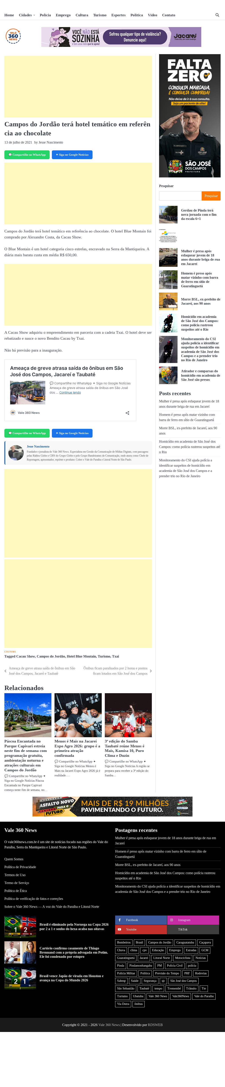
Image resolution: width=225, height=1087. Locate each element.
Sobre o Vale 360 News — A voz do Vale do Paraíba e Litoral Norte (51, 906)
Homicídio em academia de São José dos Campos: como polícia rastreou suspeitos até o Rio (199, 323)
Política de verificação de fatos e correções (33, 899)
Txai (115, 656)
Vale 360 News (158, 996)
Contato (168, 15)
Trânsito (191, 988)
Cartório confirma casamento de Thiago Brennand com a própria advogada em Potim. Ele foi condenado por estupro (74, 952)
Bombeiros (124, 942)
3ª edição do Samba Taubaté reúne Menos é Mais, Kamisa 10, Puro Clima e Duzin (124, 748)
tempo (158, 988)
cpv (144, 950)
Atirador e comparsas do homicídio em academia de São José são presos (200, 375)
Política (137, 15)
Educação (158, 950)
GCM (204, 950)
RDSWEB (155, 1025)
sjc (163, 980)
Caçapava (205, 942)
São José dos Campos (183, 980)
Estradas (191, 950)
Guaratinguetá (125, 958)
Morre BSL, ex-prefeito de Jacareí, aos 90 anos (147, 865)
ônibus (138, 1004)
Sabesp (121, 980)
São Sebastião (125, 988)
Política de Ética (15, 891)
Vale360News (180, 996)
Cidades (25, 15)
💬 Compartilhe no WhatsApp (27, 154)
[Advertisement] (78, 87)
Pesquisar (166, 186)
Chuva (121, 950)
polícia (192, 965)
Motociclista (182, 958)
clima (133, 950)
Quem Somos (13, 859)
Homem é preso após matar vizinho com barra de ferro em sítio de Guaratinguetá (199, 279)
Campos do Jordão (51, 656)
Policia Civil (175, 965)
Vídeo (152, 15)
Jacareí (144, 958)
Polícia (45, 15)
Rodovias (201, 973)
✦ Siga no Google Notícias (72, 154)
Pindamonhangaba (140, 965)
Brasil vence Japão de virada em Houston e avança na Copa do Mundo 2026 (71, 978)
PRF (187, 973)
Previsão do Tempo (167, 973)
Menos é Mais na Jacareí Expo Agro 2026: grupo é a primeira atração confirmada (77, 748)
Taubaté (144, 988)
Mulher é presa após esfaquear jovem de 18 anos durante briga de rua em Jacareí (200, 257)
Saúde (134, 980)
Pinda (120, 965)
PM (159, 965)
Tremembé (174, 988)
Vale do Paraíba (204, 996)
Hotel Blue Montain (81, 656)
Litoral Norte (161, 958)
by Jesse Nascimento (48, 142)
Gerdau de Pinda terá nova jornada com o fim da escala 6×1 (198, 214)
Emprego (63, 15)
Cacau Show (25, 656)
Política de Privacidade (20, 867)
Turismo (100, 15)
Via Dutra (123, 1004)
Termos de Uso (14, 875)
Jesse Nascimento (38, 446)
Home (9, 15)
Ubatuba (138, 996)
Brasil (139, 942)
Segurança (150, 980)
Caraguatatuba (185, 942)
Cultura (82, 15)
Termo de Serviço (16, 883)
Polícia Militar (126, 973)
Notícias (201, 958)
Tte (204, 988)
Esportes (118, 15)
